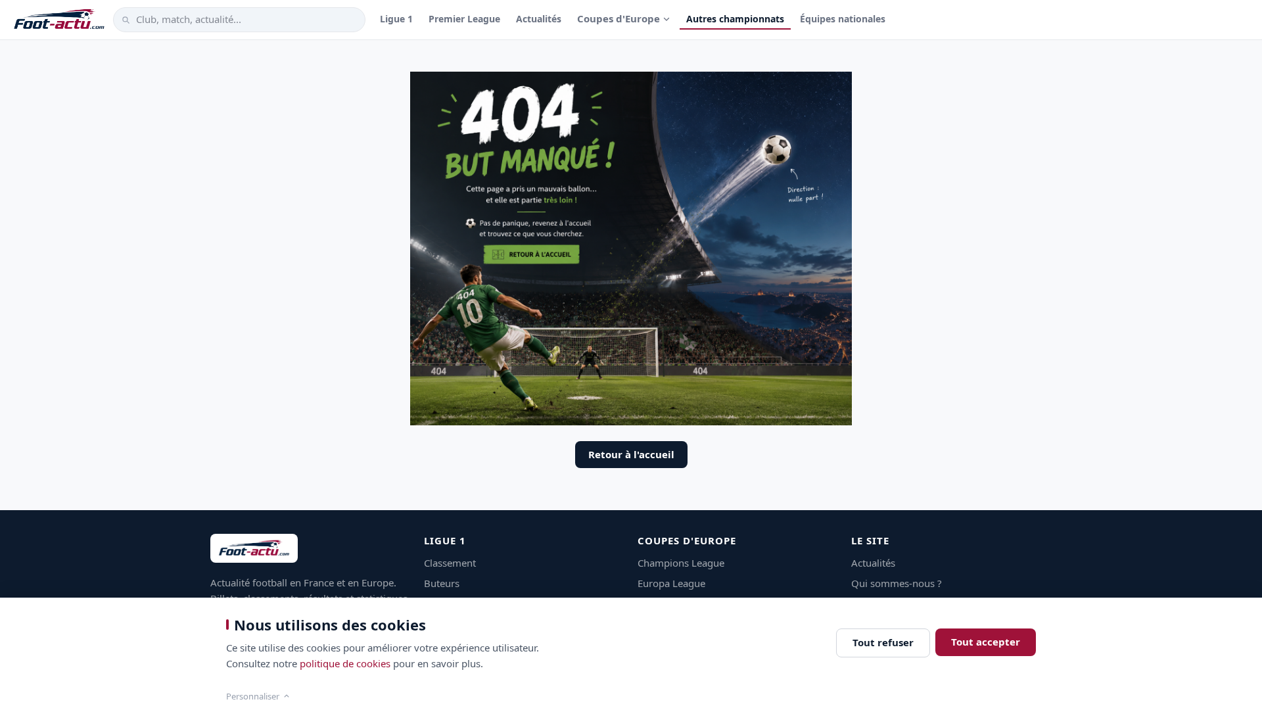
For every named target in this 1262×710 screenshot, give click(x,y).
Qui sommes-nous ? (896, 583)
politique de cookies (345, 663)
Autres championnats (735, 18)
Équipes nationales (842, 18)
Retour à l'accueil (631, 454)
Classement (450, 562)
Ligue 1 (396, 18)
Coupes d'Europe (618, 18)
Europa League (671, 583)
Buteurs (441, 583)
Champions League (681, 562)
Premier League (464, 18)
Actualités (538, 18)
